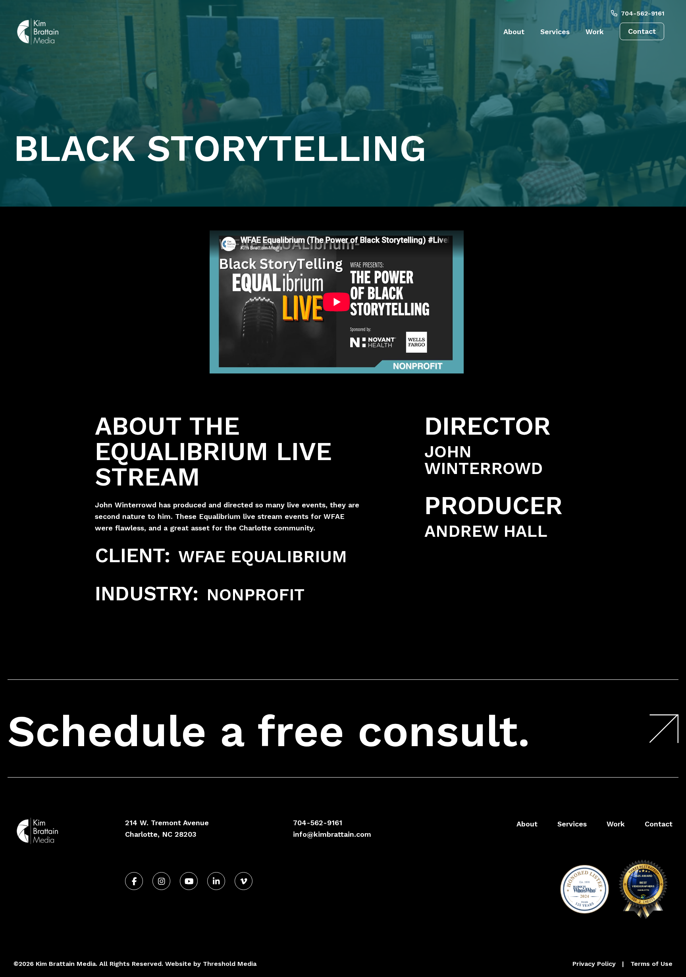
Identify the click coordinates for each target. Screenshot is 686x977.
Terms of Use (651, 963)
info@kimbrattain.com (332, 834)
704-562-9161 (642, 13)
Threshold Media (229, 963)
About (513, 31)
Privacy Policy (594, 963)
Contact (642, 31)
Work (595, 31)
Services (555, 31)
